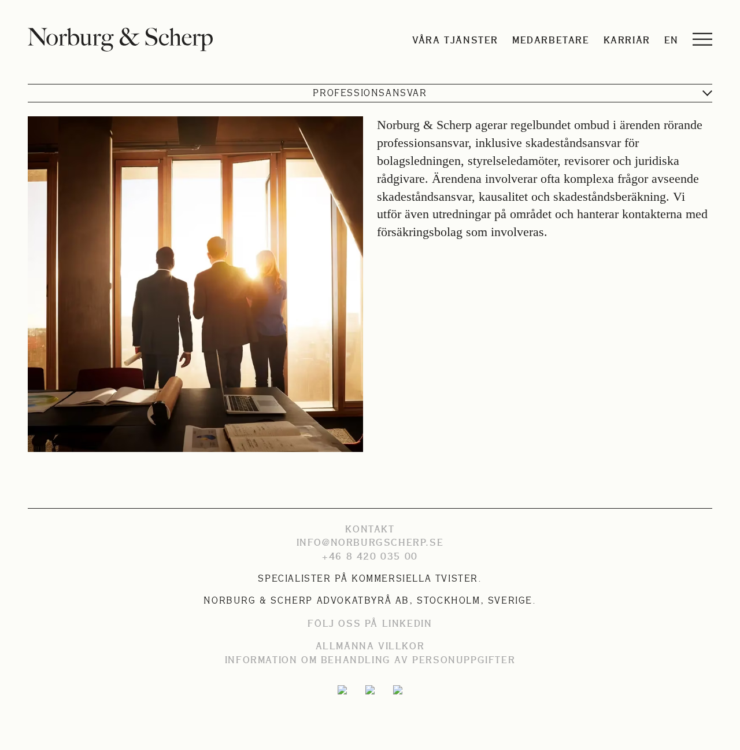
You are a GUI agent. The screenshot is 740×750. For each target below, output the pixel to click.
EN (671, 40)
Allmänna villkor (370, 646)
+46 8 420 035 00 (370, 556)
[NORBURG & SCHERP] (120, 40)
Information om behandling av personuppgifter (370, 660)
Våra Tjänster (455, 40)
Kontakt (369, 529)
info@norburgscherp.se (370, 542)
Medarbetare (551, 40)
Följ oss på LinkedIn (370, 623)
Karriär (627, 40)
